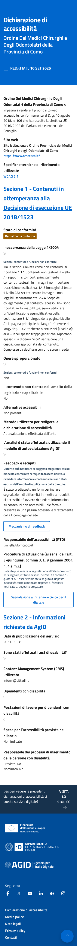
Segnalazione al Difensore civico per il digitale (38, 600)
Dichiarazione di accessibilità (26, 910)
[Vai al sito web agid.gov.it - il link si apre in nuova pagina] (29, 865)
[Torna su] (67, 936)
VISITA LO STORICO (64, 796)
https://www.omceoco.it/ (21, 155)
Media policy (14, 916)
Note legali (13, 923)
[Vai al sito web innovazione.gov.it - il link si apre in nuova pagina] (34, 847)
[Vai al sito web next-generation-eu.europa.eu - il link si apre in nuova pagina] (25, 828)
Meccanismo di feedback (27, 526)
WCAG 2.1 (10, 176)
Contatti (11, 937)
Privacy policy (15, 930)
